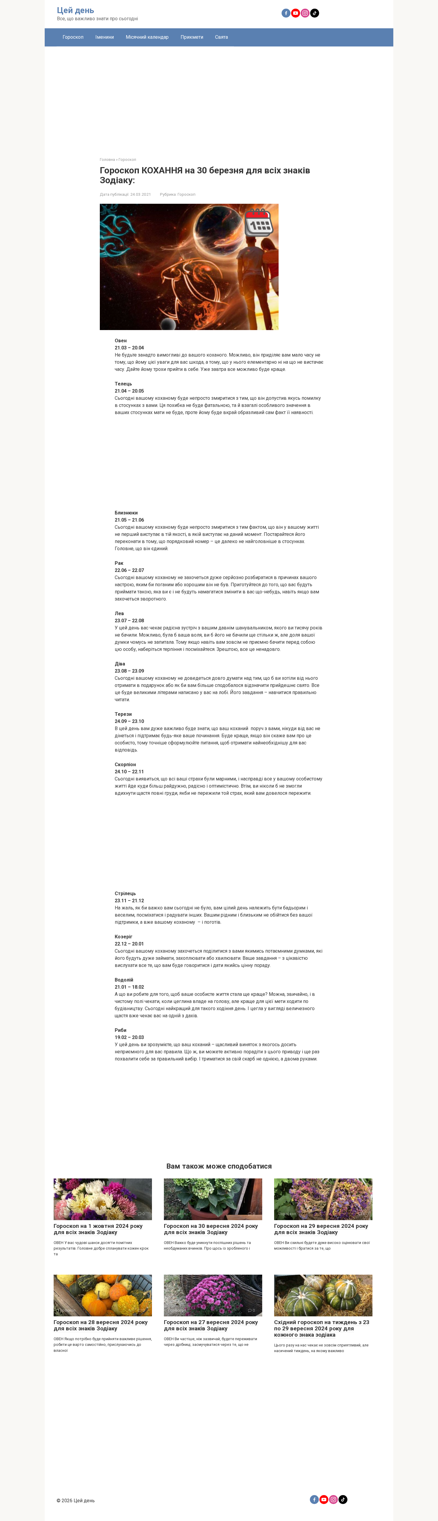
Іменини (104, 37)
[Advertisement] (219, 97)
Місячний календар (147, 37)
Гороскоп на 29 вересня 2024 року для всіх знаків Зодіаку (321, 1229)
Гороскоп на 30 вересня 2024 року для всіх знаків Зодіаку (211, 1229)
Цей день (75, 10)
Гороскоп (73, 37)
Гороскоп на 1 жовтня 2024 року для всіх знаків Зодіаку (98, 1229)
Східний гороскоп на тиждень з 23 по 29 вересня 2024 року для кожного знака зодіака (321, 1328)
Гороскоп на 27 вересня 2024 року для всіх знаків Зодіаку (211, 1325)
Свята (221, 37)
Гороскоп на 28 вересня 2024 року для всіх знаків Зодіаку (101, 1325)
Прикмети (192, 37)
